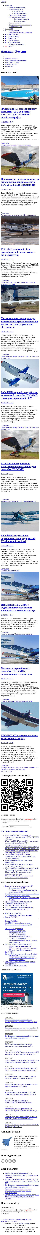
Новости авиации (11, 59)
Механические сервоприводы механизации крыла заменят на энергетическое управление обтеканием (19, 322)
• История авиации (12, 42)
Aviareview (9, 66)
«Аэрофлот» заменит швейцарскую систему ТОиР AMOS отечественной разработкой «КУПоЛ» (21, 1069)
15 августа (9, 872)
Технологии (5, 358)
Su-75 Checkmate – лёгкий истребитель (19, 907)
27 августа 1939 (11, 841)
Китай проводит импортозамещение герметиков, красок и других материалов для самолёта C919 (21, 1110)
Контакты (4, 1221)
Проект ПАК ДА (11, 921)
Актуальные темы (22, 767)
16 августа (9, 868)
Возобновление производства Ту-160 (18, 925)
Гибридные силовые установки (20, 32)
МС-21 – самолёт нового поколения (18, 944)
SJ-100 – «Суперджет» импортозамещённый (17, 932)
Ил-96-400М (9, 952)
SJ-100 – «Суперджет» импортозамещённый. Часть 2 (20, 935)
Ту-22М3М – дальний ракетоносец (17, 923)
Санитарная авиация (21, 19)
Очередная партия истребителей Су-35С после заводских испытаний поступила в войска (22, 1061)
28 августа (9, 835)
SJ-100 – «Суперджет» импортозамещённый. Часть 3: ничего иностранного (23, 940)
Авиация (8, 5)
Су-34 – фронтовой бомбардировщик (18, 902)
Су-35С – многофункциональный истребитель (22, 894)
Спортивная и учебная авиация (20, 25)
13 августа (9, 876)
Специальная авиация (17, 17)
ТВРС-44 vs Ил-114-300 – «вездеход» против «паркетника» (22, 959)
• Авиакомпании (12, 36)
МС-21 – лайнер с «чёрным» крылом (22, 948)
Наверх (3, 2)
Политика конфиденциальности (19, 1219)
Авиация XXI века (12, 62)
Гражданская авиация (17, 7)
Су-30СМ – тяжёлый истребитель (17, 896)
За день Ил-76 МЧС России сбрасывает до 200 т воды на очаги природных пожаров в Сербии (22, 1053)
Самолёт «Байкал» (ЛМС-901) (16, 965)
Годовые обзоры (11, 64)
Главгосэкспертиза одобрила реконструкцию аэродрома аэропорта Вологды (21, 1085)
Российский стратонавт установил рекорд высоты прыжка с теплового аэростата (20, 1077)
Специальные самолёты (23, 634)
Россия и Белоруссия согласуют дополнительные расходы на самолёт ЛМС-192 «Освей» (18, 1102)
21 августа (9, 854)
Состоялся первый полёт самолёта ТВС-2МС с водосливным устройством (16, 671)
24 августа (9, 847)
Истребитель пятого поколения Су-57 (19, 886)
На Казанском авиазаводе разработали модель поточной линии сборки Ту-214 (22, 1037)
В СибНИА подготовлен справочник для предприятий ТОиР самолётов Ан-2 (18, 538)
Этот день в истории (16, 44)
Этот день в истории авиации (14, 831)
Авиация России (13, 51)
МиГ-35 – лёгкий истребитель (16, 905)
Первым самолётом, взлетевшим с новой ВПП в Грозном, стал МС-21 (22, 1126)
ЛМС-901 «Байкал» (20, 282)
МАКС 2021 (34, 767)
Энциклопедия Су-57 (17, 888)
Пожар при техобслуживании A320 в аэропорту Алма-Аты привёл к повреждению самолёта (21, 1021)
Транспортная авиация (17, 15)
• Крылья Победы (12, 40)
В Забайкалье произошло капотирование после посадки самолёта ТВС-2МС (18, 466)
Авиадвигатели (6, 282)
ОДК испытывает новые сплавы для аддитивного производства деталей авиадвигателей (18, 1045)
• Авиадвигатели (12, 31)
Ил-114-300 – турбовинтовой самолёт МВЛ (21, 954)
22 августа (9, 851)
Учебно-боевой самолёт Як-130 (16, 909)
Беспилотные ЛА (15, 27)
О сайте (4, 1219)
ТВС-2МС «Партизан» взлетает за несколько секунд (19, 737)
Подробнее (5, 143)
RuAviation (13, 1221)
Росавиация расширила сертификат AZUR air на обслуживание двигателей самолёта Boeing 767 (22, 1029)
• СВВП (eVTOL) (12, 34)
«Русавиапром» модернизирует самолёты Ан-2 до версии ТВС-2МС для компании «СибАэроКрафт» (19, 113)
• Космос (9, 29)
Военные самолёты (16, 9)
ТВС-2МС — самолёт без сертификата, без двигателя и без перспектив (18, 252)
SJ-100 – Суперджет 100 (14, 929)
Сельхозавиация (19, 21)
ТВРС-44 (11, 284)
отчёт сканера (24, 1223)
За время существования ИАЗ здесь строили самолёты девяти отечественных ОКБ (21, 1118)
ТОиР (17, 571)
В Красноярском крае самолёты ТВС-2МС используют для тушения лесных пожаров (20, 1093)
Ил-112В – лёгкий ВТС (13, 913)
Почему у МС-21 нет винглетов (20, 950)
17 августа (9, 864)
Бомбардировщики (20, 13)
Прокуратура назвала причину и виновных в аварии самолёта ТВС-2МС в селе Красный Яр (20, 182)
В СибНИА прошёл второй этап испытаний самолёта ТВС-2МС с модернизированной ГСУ (19, 395)
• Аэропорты (10, 38)
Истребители (18, 11)
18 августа (9, 860)
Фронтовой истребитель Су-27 (16, 903)
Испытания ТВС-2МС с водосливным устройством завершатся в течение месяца (18, 607)
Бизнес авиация (15, 23)
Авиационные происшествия (15, 60)
